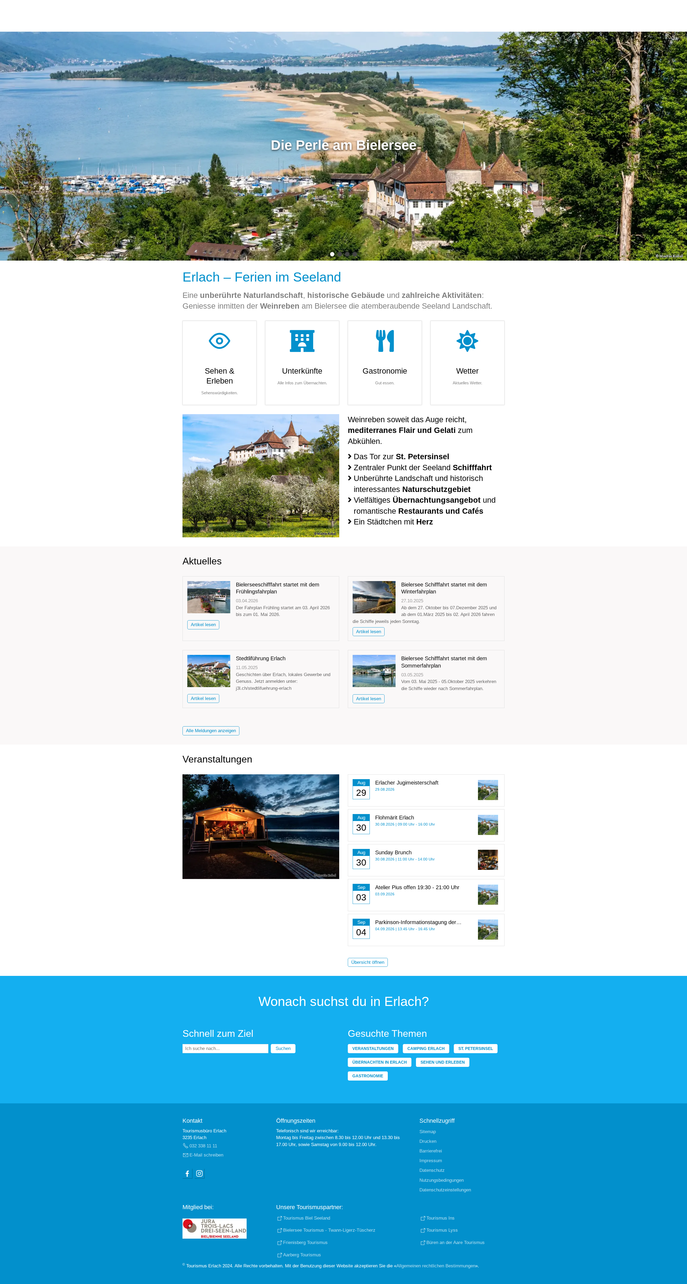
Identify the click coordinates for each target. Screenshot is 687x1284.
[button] (187, 1173)
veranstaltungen (373, 1048)
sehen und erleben (443, 1062)
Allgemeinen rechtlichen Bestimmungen (435, 1265)
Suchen (283, 1048)
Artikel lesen (203, 624)
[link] (219, 363)
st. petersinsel (475, 1048)
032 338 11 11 (203, 1145)
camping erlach (426, 1048)
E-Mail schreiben (206, 1155)
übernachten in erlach (379, 1062)
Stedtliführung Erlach (261, 658)
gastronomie (367, 1076)
